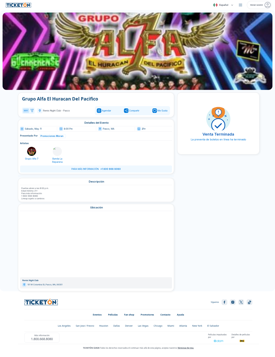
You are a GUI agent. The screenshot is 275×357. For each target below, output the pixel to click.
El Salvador (213, 325)
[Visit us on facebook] (224, 302)
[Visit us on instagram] (233, 302)
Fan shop (129, 314)
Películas (113, 314)
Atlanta (183, 325)
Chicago (158, 325)
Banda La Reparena (57, 160)
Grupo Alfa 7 (31, 158)
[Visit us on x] (241, 302)
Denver (129, 325)
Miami (170, 325)
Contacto (165, 314)
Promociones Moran (51, 136)
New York (197, 325)
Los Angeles (64, 325)
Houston (103, 325)
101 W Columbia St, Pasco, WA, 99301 (44, 284)
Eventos (97, 314)
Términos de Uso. (186, 348)
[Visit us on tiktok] (249, 302)
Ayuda (180, 314)
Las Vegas (143, 325)
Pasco (66, 110)
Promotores (147, 314)
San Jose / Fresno (85, 325)
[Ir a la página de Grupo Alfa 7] (31, 151)
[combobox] (223, 5)
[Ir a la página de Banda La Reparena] (57, 151)
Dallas (116, 325)
